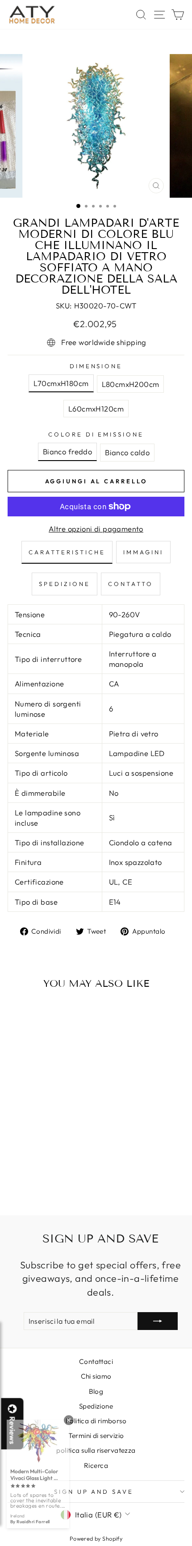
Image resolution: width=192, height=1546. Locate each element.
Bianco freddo (67, 451)
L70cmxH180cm (61, 383)
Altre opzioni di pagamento (96, 528)
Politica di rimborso (96, 1421)
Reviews (12, 1430)
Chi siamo (96, 1376)
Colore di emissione (96, 434)
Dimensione (96, 366)
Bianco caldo (127, 452)
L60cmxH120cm (96, 408)
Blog (96, 1391)
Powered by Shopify (96, 1538)
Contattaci (96, 1361)
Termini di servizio (96, 1435)
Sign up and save (94, 1491)
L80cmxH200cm (130, 384)
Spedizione (96, 1406)
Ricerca (96, 1465)
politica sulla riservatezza (95, 1450)
